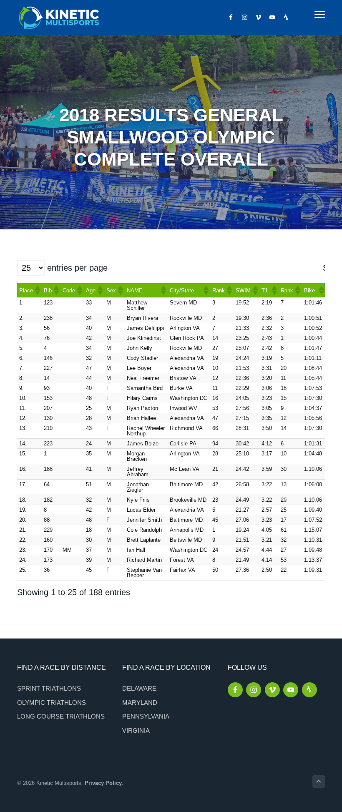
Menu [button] (311, 14)
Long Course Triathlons (61, 716)
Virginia (136, 730)
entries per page (77, 267)
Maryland (139, 702)
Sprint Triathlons (49, 688)
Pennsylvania (145, 716)
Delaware (139, 688)
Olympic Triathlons (51, 702)
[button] (37, 290)
